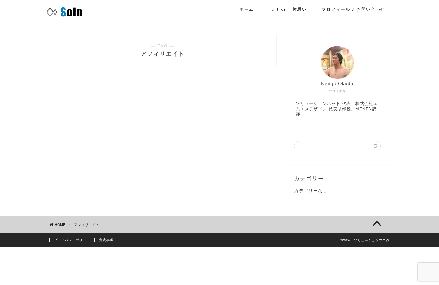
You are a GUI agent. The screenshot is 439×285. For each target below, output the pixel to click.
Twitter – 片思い (288, 9)
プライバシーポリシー (72, 240)
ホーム (247, 9)
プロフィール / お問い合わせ (353, 9)
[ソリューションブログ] (64, 16)
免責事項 (106, 240)
